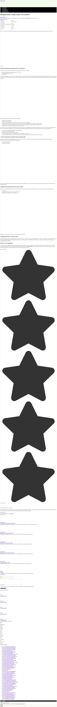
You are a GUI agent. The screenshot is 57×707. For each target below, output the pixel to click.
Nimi (1, 576)
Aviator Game (27, 18)
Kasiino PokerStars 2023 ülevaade (12, 654)
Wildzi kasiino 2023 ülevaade (11, 647)
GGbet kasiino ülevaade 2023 (11, 675)
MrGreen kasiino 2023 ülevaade (11, 660)
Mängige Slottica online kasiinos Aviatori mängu (7, 523)
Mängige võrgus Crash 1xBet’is (5, 562)
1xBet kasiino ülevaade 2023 (9, 668)
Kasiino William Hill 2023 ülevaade (12, 662)
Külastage (1, 596)
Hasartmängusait (4, 9)
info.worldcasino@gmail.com (20, 703)
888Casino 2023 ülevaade (11, 677)
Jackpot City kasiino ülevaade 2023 (9, 646)
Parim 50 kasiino (3, 17)
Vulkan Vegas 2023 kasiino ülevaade (9, 683)
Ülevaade (5, 596)
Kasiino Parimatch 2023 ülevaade (12, 686)
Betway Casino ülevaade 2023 (11, 684)
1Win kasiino (9, 669)
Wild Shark (2, 572)
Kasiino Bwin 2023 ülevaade (11, 649)
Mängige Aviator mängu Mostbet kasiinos (6, 533)
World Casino (4, 647)
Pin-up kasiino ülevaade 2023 (11, 658)
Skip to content (2, 0)
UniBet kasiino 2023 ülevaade (11, 664)
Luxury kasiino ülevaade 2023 (11, 671)
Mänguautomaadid (5, 10)
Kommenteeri (2, 584)
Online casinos (4, 7)
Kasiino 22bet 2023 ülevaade (8, 653)
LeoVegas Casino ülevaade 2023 (12, 656)
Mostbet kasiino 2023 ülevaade (11, 679)
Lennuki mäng (4, 8)
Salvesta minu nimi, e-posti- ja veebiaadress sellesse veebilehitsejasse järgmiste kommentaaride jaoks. (17, 586)
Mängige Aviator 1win (3, 19)
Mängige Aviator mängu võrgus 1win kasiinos (7, 552)
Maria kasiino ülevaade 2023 (11, 673)
